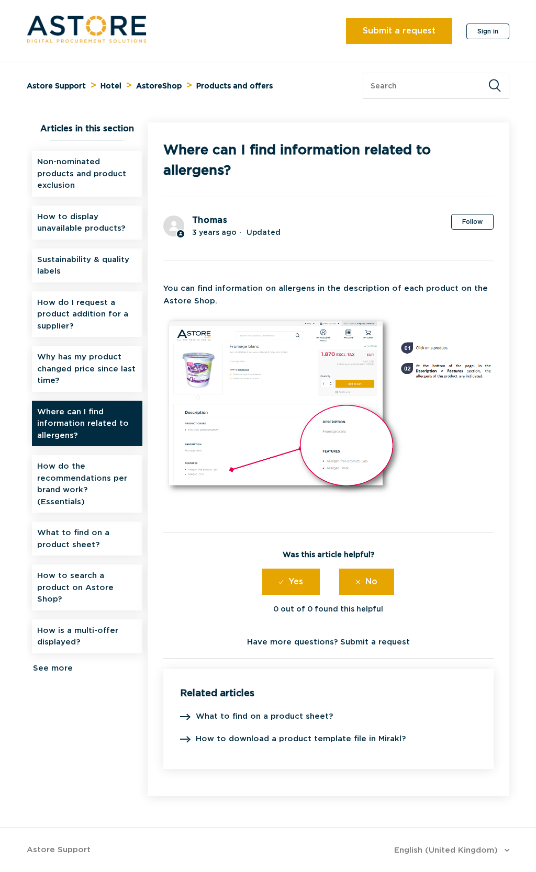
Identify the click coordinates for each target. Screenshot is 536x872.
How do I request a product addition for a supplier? (82, 314)
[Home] (87, 40)
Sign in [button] (487, 31)
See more (53, 668)
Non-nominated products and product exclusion (81, 173)
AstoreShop (159, 86)
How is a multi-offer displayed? (77, 636)
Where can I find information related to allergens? (83, 423)
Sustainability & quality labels (83, 265)
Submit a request (399, 31)
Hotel (110, 86)
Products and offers (234, 86)
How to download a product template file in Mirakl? (301, 738)
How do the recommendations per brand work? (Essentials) (82, 483)
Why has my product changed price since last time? (86, 368)
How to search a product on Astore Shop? (75, 587)
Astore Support (56, 86)
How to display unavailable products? (81, 222)
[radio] (291, 582)
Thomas (210, 220)
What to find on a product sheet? (73, 538)
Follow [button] (472, 221)
